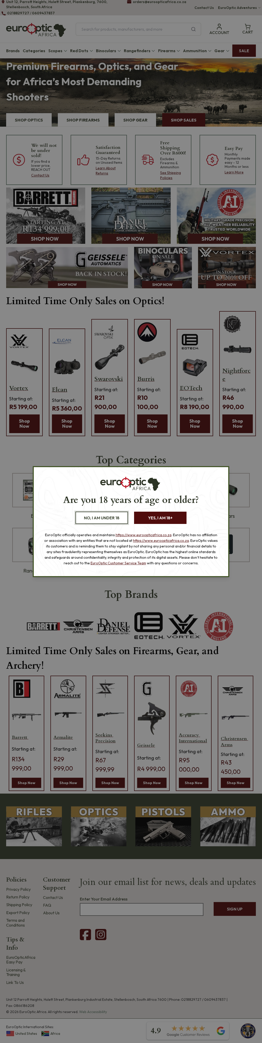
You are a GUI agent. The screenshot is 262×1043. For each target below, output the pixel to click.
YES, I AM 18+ (160, 517)
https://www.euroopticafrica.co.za (143, 535)
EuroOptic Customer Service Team (118, 563)
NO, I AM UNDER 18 (101, 517)
